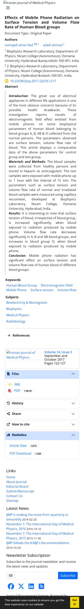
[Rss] (41, 587)
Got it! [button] (74, 602)
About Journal (16, 482)
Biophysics (14, 309)
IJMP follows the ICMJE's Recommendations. (38, 543)
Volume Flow (66, 290)
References (21, 335)
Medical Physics (17, 315)
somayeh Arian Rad (19, 45)
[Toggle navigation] (41, 8)
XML (16, 384)
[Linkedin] (31, 587)
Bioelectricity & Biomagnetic (26, 302)
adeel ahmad (52, 45)
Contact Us (14, 496)
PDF (22, 390)
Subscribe (68, 575)
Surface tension (42, 290)
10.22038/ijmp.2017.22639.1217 (33, 81)
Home (10, 477)
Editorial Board (17, 486)
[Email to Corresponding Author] (35, 44)
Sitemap (12, 500)
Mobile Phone (16, 290)
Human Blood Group (21, 285)
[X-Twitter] (21, 587)
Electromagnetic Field (56, 285)
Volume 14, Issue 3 (58, 352)
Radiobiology (15, 321)
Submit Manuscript (20, 491)
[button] (45, 604)
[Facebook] (11, 587)
